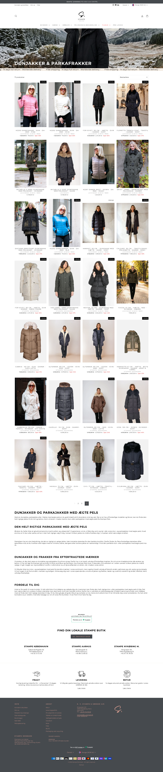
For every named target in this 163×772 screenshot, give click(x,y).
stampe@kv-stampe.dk (85, 715)
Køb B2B (18, 721)
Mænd (55, 25)
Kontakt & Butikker (21, 707)
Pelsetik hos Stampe (22, 713)
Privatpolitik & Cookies (54, 713)
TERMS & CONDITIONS (54, 715)
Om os (32, 5)
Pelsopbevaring (20, 723)
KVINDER (44, 25)
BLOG (48, 728)
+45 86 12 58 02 (81, 653)
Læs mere (81, 688)
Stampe (81, 765)
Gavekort (49, 721)
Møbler (66, 25)
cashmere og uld (124, 569)
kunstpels (143, 569)
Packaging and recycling (54, 731)
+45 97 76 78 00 (127, 653)
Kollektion (23, 59)
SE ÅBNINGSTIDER (81, 636)
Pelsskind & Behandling (86, 25)
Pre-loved (118, 25)
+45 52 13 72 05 (36, 653)
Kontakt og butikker (22, 5)
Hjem (16, 59)
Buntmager (19, 718)
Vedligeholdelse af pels (54, 718)
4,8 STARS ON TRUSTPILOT (81, 616)
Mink (47, 723)
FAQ (38, 5)
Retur (48, 707)
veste (134, 569)
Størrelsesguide (20, 715)
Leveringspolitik (51, 710)
